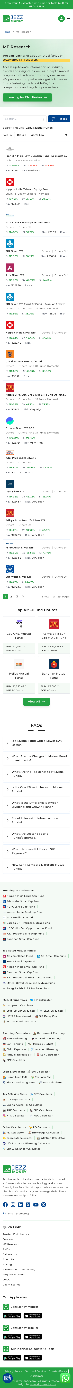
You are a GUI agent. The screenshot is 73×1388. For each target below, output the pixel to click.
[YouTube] (36, 1205)
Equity (9, 193)
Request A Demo (14, 1274)
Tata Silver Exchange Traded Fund (28, 222)
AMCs (6, 1249)
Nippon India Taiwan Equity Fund (27, 189)
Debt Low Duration (28, 160)
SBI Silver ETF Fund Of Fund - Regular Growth (36, 304)
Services (8, 1239)
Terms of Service (35, 1371)
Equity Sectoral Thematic (33, 193)
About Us (8, 1259)
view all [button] (34, 701)
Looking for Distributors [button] (25, 97)
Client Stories (11, 1284)
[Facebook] (5, 1204)
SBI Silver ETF (14, 251)
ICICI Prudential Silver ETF (22, 457)
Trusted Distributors (16, 1234)
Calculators (10, 1254)
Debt (9, 160)
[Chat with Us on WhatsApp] (65, 1378)
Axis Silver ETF (15, 275)
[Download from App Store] (32, 1316)
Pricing (7, 1264)
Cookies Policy (58, 1371)
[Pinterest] (43, 1204)
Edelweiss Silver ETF (19, 576)
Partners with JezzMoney (19, 1269)
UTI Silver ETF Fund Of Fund (24, 361)
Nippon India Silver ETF (21, 332)
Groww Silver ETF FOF (20, 428)
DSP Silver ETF (15, 491)
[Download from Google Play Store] (12, 1316)
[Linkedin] (20, 1204)
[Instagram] (12, 1204)
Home (6, 31)
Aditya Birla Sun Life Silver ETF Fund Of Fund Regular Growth (35, 394)
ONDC (7, 1279)
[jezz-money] (13, 18)
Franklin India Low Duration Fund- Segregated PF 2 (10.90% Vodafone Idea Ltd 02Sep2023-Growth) (36, 156)
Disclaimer (36, 1375)
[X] (28, 1204)
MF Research (11, 1244)
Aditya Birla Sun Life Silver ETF (25, 520)
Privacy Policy (13, 1371)
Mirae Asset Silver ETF (20, 547)
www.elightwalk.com (43, 1384)
